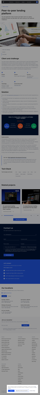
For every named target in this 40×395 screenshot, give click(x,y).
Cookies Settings (32, 390)
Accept (11, 390)
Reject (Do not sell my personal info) (22, 390)
